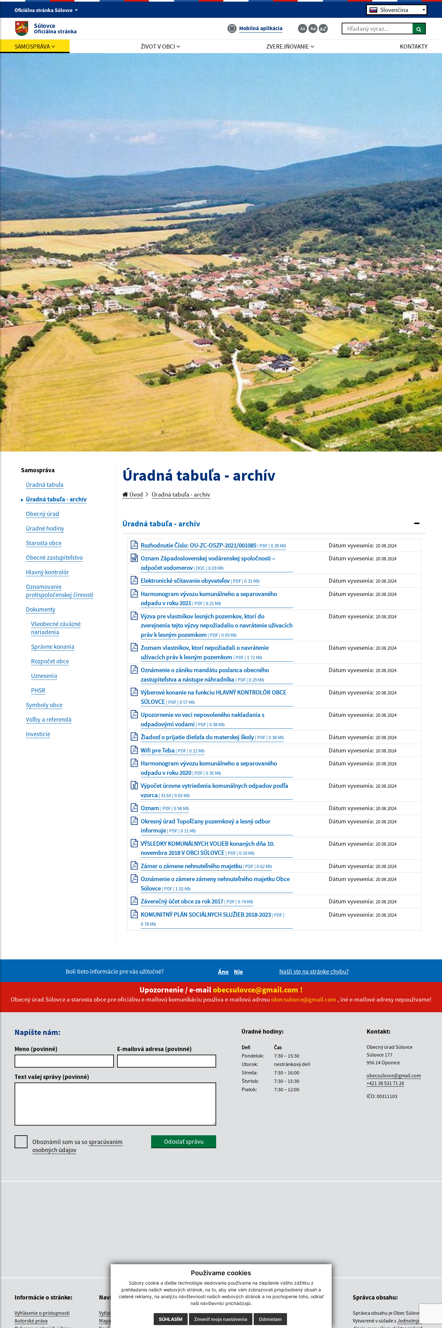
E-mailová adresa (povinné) (154, 1049)
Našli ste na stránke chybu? (314, 971)
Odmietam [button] (270, 1319)
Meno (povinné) (36, 1049)
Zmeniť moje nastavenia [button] (220, 1319)
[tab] (274, 524)
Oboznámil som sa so (77, 1146)
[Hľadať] (419, 28)
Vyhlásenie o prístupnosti (42, 1313)
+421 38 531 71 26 (385, 1083)
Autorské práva (31, 1320)
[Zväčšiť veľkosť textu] (323, 28)
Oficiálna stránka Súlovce (44, 10)
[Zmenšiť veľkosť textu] (302, 28)
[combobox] (396, 9)
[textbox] (396, 9)
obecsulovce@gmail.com (394, 1075)
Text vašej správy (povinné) (52, 1077)
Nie (239, 972)
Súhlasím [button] (170, 1319)
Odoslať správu (184, 1141)
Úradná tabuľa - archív (181, 494)
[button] (274, 524)
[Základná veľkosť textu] (312, 28)
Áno (224, 972)
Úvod (135, 494)
